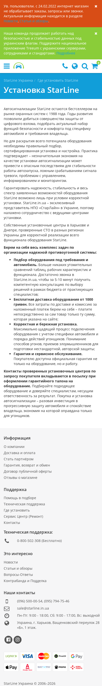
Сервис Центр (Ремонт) (23, 516)
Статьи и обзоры (34, 21)
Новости (11, 21)
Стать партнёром (18, 459)
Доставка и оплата (19, 452)
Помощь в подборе (20, 497)
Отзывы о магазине (20, 477)
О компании (14, 446)
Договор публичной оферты (28, 471)
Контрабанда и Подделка (25, 580)
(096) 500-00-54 (29, 601)
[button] (94, 67)
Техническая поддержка (24, 504)
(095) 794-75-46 (56, 601)
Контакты (12, 522)
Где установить (17, 510)
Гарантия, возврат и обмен (27, 465)
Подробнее (65, 53)
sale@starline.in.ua (33, 608)
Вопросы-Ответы (18, 574)
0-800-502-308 (29, 540)
